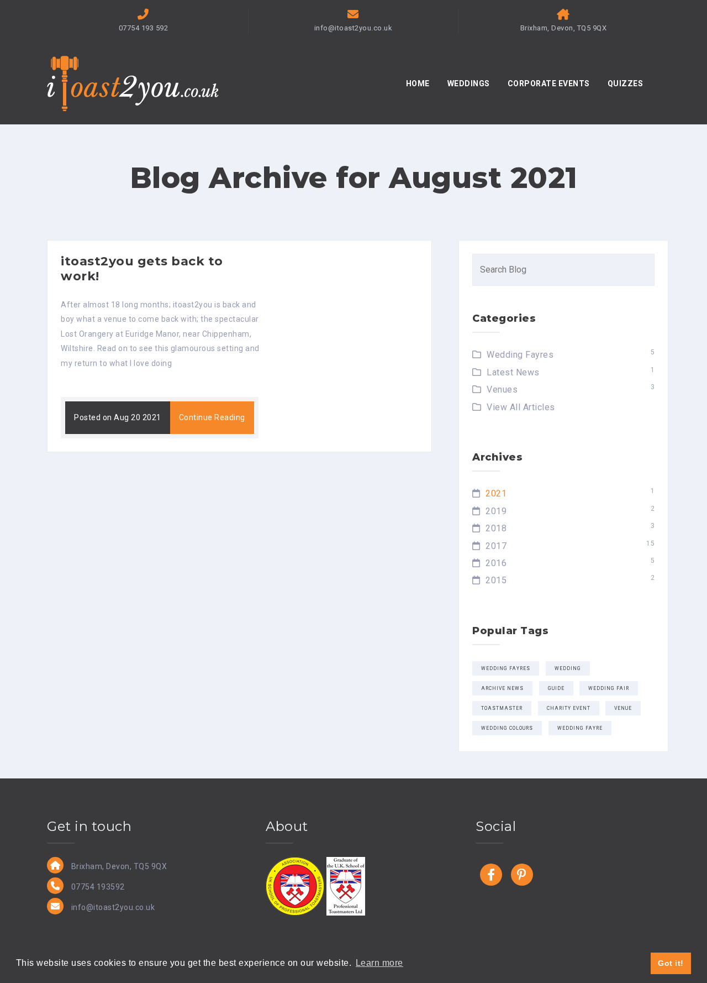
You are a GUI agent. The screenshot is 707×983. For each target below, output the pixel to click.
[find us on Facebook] (491, 875)
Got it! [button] (671, 963)
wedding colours (507, 728)
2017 (496, 546)
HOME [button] (418, 83)
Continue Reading (212, 417)
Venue (623, 708)
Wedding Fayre (580, 728)
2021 (496, 493)
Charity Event (568, 708)
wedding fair (608, 688)
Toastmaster (502, 708)
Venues (502, 389)
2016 (496, 563)
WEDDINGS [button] (468, 83)
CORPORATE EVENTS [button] (549, 83)
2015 (496, 580)
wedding (568, 668)
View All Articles (521, 407)
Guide (556, 688)
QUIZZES (625, 83)
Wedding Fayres (520, 354)
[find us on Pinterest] (522, 875)
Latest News (513, 372)
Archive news (502, 688)
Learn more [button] (379, 963)
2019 (496, 511)
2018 (496, 528)
